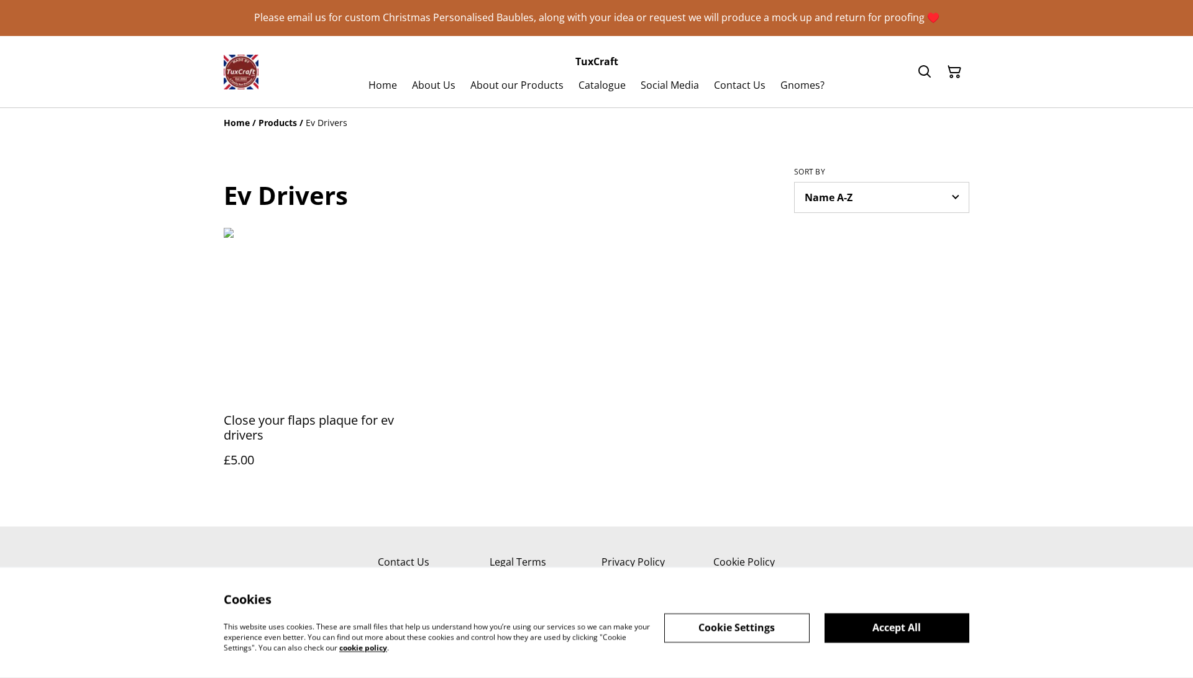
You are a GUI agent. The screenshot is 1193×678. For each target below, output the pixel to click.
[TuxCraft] (241, 72)
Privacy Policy (633, 562)
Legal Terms (518, 562)
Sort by (809, 172)
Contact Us (403, 562)
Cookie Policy (744, 562)
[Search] (924, 72)
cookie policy (363, 647)
